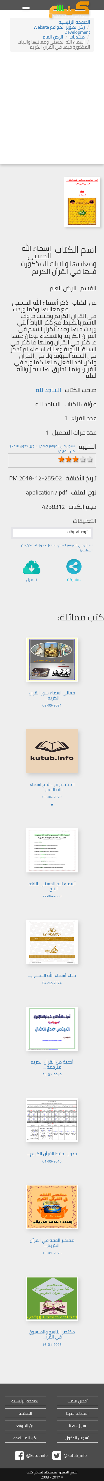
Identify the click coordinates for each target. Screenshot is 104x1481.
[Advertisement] (52, 108)
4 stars (82, 459)
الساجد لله (48, 390)
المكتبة (25, 1413)
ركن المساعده (25, 1438)
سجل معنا (77, 1425)
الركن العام (53, 37)
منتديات (77, 37)
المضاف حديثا (77, 1413)
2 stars (68, 459)
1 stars (61, 459)
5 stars (89, 459)
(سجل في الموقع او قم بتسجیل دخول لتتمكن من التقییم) (42, 448)
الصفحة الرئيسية (74, 22)
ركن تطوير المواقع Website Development (62, 29)
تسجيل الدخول (77, 1438)
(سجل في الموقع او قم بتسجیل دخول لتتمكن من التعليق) (57, 547)
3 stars (75, 459)
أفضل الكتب (77, 1401)
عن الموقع (25, 1425)
